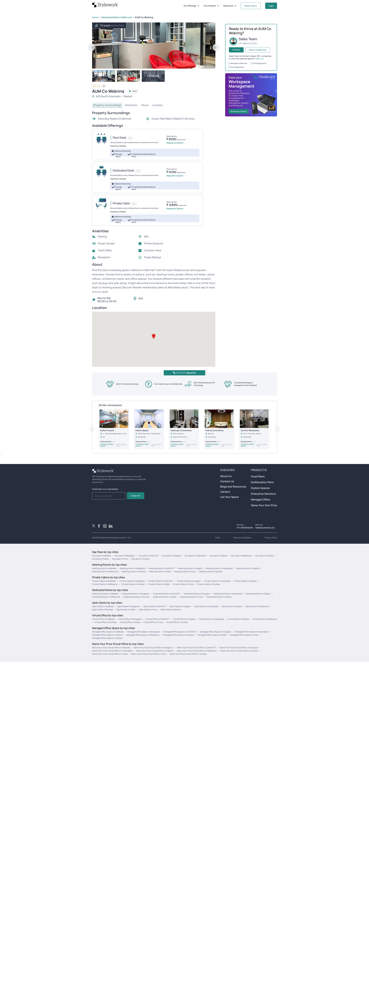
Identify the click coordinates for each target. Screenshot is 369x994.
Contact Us (227, 481)
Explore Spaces (260, 488)
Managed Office (260, 499)
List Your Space (229, 497)
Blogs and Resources (233, 486)
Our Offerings (190, 5)
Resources (228, 5)
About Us (226, 476)
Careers (225, 491)
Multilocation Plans (262, 482)
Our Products (210, 5)
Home (95, 17)
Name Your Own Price (264, 505)
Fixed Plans (258, 476)
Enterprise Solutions (263, 493)
